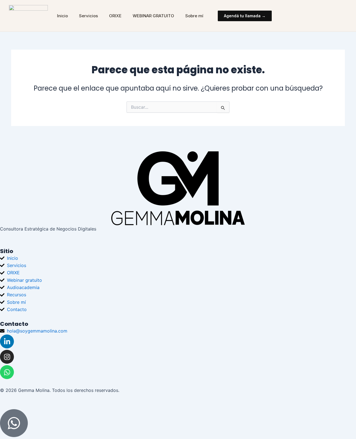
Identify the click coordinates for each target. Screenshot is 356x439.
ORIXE (115, 15)
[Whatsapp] (7, 372)
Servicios (88, 15)
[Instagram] (7, 357)
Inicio (62, 15)
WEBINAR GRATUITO (153, 15)
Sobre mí (194, 15)
